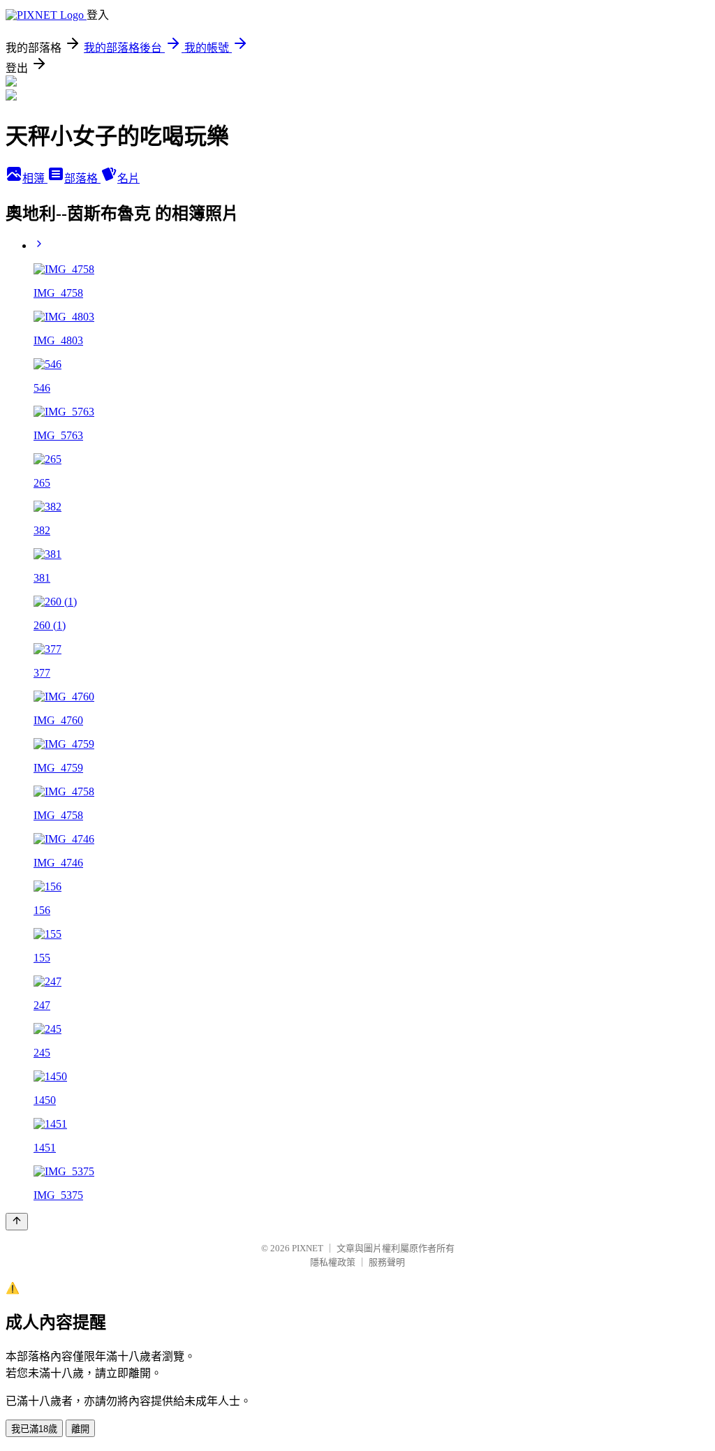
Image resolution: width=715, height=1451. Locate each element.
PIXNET (307, 1248)
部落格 (82, 178)
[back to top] (17, 1221)
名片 (128, 178)
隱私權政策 (332, 1262)
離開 (80, 1429)
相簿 (34, 178)
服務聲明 (387, 1262)
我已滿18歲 (34, 1429)
